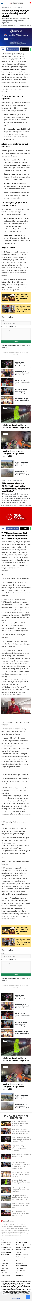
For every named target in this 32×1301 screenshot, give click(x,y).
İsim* (3, 320)
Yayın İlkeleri (19, 1268)
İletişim (18, 1273)
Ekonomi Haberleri (6, 1247)
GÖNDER (16, 342)
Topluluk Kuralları (21, 1270)
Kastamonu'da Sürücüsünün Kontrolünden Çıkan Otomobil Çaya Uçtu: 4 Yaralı (22, 364)
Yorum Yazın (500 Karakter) (9, 327)
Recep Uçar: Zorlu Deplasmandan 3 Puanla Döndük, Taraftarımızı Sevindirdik (22, 373)
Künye (18, 1260)
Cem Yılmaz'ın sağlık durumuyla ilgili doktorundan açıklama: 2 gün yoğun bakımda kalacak (22, 391)
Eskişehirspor (5, 1254)
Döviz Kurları (4, 1265)
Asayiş (3, 1240)
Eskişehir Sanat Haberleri (23, 1247)
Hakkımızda (19, 1263)
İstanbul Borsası (5, 1275)
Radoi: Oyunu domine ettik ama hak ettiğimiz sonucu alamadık (22, 400)
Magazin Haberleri (21, 1242)
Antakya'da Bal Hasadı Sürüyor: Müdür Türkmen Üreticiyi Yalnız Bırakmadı (22, 464)
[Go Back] (28, 1297)
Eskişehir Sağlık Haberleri (23, 1245)
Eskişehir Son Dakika (22, 1254)
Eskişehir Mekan (21, 1257)
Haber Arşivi (19, 1275)
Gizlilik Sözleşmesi (21, 1265)
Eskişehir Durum (6, 8)
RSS (4, 1293)
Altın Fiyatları (4, 1268)
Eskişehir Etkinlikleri (6, 1245)
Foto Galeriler (4, 1263)
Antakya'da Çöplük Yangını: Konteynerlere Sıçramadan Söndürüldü (13, 453)
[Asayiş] (16, 440)
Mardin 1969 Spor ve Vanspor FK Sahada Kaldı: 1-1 (22, 382)
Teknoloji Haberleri (6, 1252)
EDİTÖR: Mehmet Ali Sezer (23, 25)
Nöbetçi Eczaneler (6, 1273)
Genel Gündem (17, 8)
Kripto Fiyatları (5, 1270)
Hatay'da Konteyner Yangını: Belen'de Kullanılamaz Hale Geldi (22, 473)
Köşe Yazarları (5, 1260)
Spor (17, 1240)
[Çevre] (16, 414)
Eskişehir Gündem (6, 1242)
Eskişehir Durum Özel (7, 1249)
